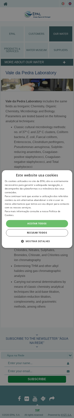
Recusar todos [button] (37, 232)
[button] (37, 241)
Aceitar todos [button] (36, 223)
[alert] (37, 209)
